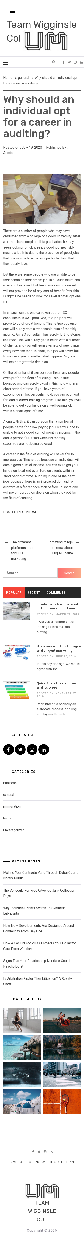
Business (10, 783)
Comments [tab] (56, 592)
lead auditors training (24, 400)
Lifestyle (56, 1162)
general (29, 512)
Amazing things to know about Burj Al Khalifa (61, 547)
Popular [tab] (14, 592)
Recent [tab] (33, 592)
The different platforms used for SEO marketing (22, 550)
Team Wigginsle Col (42, 1211)
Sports (25, 1162)
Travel (71, 1162)
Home (13, 1162)
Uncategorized (13, 830)
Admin (8, 153)
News (7, 818)
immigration (12, 806)
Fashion (40, 1162)
